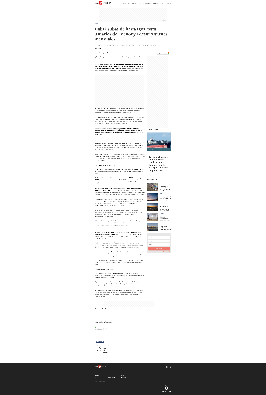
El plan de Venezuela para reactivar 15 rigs (164, 218)
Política (139, 3)
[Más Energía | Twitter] (170, 3)
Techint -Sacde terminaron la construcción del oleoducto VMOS (165, 209)
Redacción (98, 48)
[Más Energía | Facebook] (168, 3)
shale (161, 193)
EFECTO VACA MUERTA (153, 152)
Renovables (155, 3)
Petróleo (124, 3)
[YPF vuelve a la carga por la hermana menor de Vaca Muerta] (152, 187)
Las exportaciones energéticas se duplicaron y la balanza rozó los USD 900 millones (102, 348)
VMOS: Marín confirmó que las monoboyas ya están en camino (165, 229)
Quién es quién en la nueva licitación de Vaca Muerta (165, 198)
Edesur (102, 314)
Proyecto (161, 223)
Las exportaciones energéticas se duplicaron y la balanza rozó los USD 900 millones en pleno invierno (158, 164)
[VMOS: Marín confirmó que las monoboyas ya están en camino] (152, 227)
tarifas (108, 314)
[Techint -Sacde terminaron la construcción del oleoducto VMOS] (152, 207)
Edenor (96, 23)
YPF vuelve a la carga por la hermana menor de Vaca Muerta (165, 188)
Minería (134, 3)
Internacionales (147, 3)
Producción (162, 213)
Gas (129, 3)
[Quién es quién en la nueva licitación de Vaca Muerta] (152, 197)
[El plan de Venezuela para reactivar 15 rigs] (152, 217)
